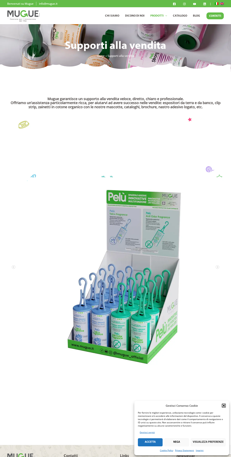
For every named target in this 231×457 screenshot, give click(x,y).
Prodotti (157, 15)
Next (217, 274)
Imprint (200, 450)
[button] (224, 405)
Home (101, 56)
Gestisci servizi (147, 432)
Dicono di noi (135, 15)
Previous (13, 274)
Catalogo (180, 15)
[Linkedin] (204, 4)
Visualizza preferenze (208, 442)
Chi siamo (112, 15)
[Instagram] (184, 4)
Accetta (150, 442)
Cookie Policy (166, 450)
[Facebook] (174, 4)
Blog (196, 15)
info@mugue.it (48, 3)
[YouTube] (194, 4)
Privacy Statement (184, 450)
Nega (176, 442)
